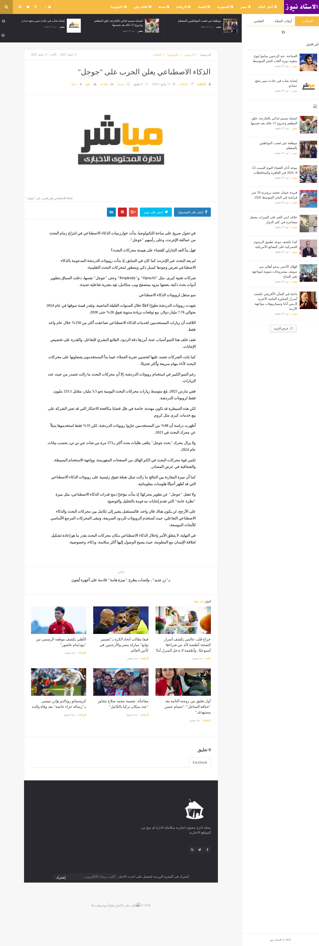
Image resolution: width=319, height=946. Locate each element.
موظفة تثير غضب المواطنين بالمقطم (199, 20)
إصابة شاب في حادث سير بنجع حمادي (42, 20)
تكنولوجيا (117, 7)
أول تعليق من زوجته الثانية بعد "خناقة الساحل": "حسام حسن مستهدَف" (187, 706)
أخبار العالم (266, 7)
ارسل (120, 84)
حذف (73, 84)
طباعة (104, 84)
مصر (244, 7)
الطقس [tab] (259, 21)
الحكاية (157, 54)
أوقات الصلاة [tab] (283, 21)
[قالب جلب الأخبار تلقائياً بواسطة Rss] (115, 905)
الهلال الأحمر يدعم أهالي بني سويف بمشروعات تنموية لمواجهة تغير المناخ (274, 271)
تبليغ (88, 84)
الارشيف (189, 54)
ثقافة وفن (141, 7)
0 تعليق (138, 84)
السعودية (223, 7)
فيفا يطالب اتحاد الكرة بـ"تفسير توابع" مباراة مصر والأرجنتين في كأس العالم (124, 644)
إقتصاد (202, 7)
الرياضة (182, 7)
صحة (163, 7)
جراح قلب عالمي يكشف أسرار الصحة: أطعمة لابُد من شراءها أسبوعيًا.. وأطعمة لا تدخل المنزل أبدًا (183, 644)
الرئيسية (205, 54)
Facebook (200, 762)
